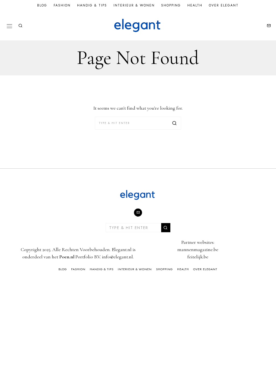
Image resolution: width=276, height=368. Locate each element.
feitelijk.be (197, 257)
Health (194, 5)
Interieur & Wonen (134, 5)
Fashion (62, 5)
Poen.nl (66, 257)
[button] (174, 123)
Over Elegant (224, 5)
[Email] (268, 25)
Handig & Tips (92, 5)
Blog (42, 5)
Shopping (171, 5)
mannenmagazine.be (197, 249)
